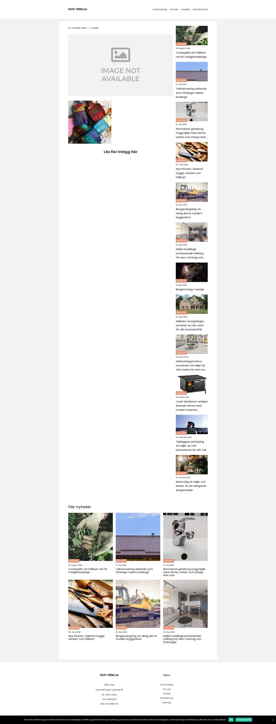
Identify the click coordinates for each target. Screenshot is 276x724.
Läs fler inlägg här (121, 151)
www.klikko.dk (111, 703)
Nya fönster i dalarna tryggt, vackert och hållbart (189, 173)
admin (95, 28)
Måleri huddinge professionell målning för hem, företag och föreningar (189, 253)
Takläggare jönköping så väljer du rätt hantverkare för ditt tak (191, 446)
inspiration (181, 44)
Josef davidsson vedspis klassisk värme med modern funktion (192, 406)
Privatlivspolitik (244, 719)
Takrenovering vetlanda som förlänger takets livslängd (191, 93)
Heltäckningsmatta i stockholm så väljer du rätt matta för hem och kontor (191, 365)
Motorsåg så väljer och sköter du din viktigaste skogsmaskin (191, 486)
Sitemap (167, 702)
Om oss (174, 9)
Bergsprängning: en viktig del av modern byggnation (189, 213)
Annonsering (160, 9)
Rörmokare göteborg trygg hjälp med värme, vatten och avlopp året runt (191, 133)
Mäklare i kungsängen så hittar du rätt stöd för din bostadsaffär (190, 325)
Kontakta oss (200, 9)
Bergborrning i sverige (190, 289)
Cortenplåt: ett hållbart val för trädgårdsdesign (191, 55)
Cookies (185, 9)
